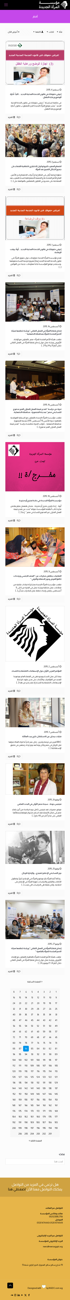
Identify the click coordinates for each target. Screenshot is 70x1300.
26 (50, 1009)
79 (20, 1043)
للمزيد (10, 117)
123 (44, 1077)
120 (13, 1071)
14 (26, 997)
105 (56, 1065)
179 (44, 1117)
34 (50, 1014)
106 (50, 1065)
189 (32, 1122)
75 (44, 1043)
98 (50, 1060)
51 (44, 1026)
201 (50, 1134)
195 (44, 1128)
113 (56, 1071)
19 (44, 1003)
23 (20, 1003)
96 (14, 1054)
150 (26, 1094)
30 (26, 1009)
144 (14, 1088)
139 (44, 1088)
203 (38, 1134)
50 (50, 1026)
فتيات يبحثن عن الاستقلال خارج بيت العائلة (41, 736)
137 (56, 1088)
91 (44, 1054)
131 (44, 1082)
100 (38, 1060)
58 (50, 1031)
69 (32, 1037)
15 (20, 997)
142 (26, 1088)
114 (50, 1071)
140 (38, 1088)
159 (20, 1099)
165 (32, 1105)
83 (44, 1048)
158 (26, 1099)
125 (32, 1077)
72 (14, 1037)
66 (50, 1037)
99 (44, 1060)
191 (20, 1122)
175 (20, 1111)
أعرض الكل (13, 32)
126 (26, 1077)
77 (32, 1043)
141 (32, 1088)
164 (38, 1105)
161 (56, 1105)
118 (26, 1071)
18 (50, 1003)
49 (56, 1026)
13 (32, 997)
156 (38, 1099)
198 (26, 1128)
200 (14, 1128)
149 (32, 1094)
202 (44, 1134)
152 (14, 1094)
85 (32, 1048)
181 (32, 1117)
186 (50, 1122)
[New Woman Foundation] (53, 5)
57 (56, 1031)
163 (44, 1105)
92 (38, 1054)
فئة (60, 32)
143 (20, 1088)
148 (38, 1094)
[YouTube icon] (22, 1295)
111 (20, 1065)
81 (56, 1048)
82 (50, 1048)
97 (56, 1060)
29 (32, 1009)
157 (32, 1099)
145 (56, 1094)
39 (20, 1014)
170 (50, 1111)
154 (50, 1099)
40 (14, 1014)
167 (20, 1105)
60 (38, 1031)
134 (26, 1082)
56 (14, 1026)
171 (44, 1111)
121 (56, 1077)
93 (32, 1054)
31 (20, 1009)
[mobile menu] (6, 5)
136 (14, 1082)
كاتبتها (38, 32)
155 (44, 1099)
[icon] (12, 1295)
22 (26, 1003)
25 (56, 1009)
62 (26, 1031)
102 (26, 1060)
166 (26, 1105)
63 (20, 1031)
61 (32, 1031)
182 (26, 1117)
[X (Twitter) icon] (25, 1295)
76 (38, 1043)
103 (20, 1060)
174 (26, 1111)
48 (14, 1020)
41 (56, 1020)
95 (20, 1054)
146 (50, 1094)
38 (26, 1014)
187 (44, 1122)
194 (50, 1128)
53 (32, 1026)
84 (38, 1048)
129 (56, 1082)
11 (44, 997)
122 (50, 1077)
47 (20, 1020)
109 (32, 1065)
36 (38, 1014)
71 (20, 1037)
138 (50, 1088)
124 (38, 1077)
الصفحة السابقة (34, 981)
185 (56, 1122)
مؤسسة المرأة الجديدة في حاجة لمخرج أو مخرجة (40, 500)
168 (13, 1105)
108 (38, 1065)
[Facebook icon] (29, 1295)
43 (44, 1020)
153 (56, 1099)
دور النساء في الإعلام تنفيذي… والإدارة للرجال (41, 873)
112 (14, 1065)
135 (20, 1082)
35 (44, 1014)
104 (14, 1060)
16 (14, 997)
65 (56, 1037)
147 (44, 1094)
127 (20, 1077)
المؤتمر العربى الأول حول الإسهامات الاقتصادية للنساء (36, 671)
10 (50, 997)
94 (26, 1054)
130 (50, 1082)
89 (56, 1054)
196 (38, 1128)
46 (26, 1020)
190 (26, 1122)
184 (14, 1117)
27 (44, 1009)
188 (38, 1122)
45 (32, 1020)
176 (14, 1111)
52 (38, 1026)
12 (38, 997)
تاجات (51, 32)
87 (20, 1048)
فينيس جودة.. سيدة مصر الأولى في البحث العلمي (39, 804)
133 (32, 1082)
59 (44, 1031)
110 (26, 1065)
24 (14, 1003)
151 (20, 1094)
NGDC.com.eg (56, 1288)
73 (56, 1043)
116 (38, 1071)
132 (38, 1082)
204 (32, 1134)
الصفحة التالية (36, 1141)
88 (14, 1048)
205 (26, 1134)
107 (44, 1065)
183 (20, 1117)
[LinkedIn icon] (18, 1295)
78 (26, 1043)
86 (26, 1048)
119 (20, 1071)
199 (19, 1128)
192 (13, 1122)
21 (32, 1003)
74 (50, 1043)
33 (56, 1014)
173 (32, 1111)
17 (56, 1003)
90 (50, 1054)
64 (14, 1031)
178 (50, 1117)
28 (38, 1009)
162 (50, 1105)
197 (32, 1128)
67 (44, 1037)
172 (38, 1111)
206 (20, 1134)
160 (14, 1099)
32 (14, 1009)
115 (44, 1071)
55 (20, 1026)
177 (56, 1117)
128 (14, 1077)
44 (38, 1020)
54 (26, 1026)
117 (32, 1071)
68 (38, 1037)
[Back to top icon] (10, 1285)
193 (56, 1128)
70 (26, 1037)
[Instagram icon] (15, 1295)
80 (14, 1043)
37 (32, 1014)
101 (32, 1060)
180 (38, 1117)
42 (50, 1020)
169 (56, 1111)
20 (38, 1003)
